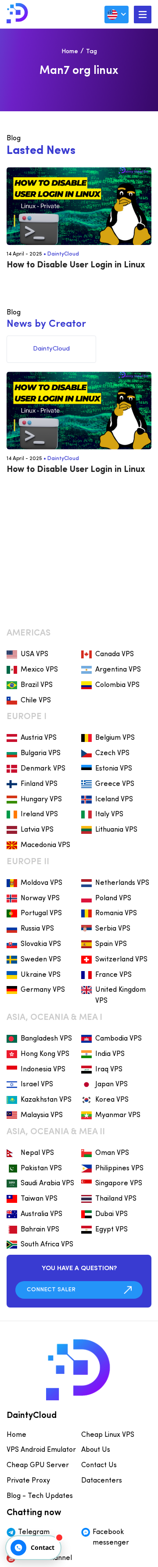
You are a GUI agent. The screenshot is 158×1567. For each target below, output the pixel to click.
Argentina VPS (118, 669)
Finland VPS (39, 784)
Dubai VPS (111, 1214)
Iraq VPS (108, 1069)
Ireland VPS (39, 814)
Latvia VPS (37, 829)
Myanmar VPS (117, 1115)
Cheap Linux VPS (107, 1435)
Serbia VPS (112, 928)
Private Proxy (28, 1480)
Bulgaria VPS (41, 753)
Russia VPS (37, 928)
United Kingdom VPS (120, 995)
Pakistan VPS (41, 1168)
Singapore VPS (118, 1183)
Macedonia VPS (45, 845)
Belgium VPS (115, 737)
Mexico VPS (39, 669)
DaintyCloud (63, 254)
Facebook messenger (111, 1538)
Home (69, 51)
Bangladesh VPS (46, 1038)
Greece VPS (114, 784)
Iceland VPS (114, 799)
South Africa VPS (47, 1244)
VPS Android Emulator (41, 1450)
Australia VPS (41, 1214)
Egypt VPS (111, 1229)
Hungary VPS (41, 799)
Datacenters (101, 1480)
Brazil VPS (37, 685)
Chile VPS (36, 700)
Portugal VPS (41, 913)
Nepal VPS (37, 1153)
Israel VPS (37, 1084)
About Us (95, 1450)
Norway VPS (40, 898)
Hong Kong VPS (45, 1054)
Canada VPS (114, 654)
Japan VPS (111, 1084)
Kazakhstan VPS (46, 1099)
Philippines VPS (119, 1168)
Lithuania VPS (116, 829)
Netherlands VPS (122, 883)
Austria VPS (39, 737)
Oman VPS (112, 1153)
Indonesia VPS (43, 1069)
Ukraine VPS (41, 975)
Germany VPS (43, 990)
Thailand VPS (115, 1198)
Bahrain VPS (40, 1229)
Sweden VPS (41, 959)
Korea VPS (112, 1099)
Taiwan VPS (39, 1198)
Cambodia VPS (118, 1038)
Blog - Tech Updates (40, 1496)
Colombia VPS (117, 685)
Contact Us (99, 1465)
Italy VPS (109, 814)
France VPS (113, 975)
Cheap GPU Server (38, 1465)
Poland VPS (113, 898)
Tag (91, 51)
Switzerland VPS (121, 959)
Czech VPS (112, 753)
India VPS (110, 1054)
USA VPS (34, 654)
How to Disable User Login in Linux (76, 265)
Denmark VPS (43, 768)
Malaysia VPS (42, 1115)
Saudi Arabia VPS (47, 1183)
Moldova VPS (41, 883)
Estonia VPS (113, 768)
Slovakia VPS (41, 944)
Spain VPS (111, 944)
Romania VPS (116, 913)
